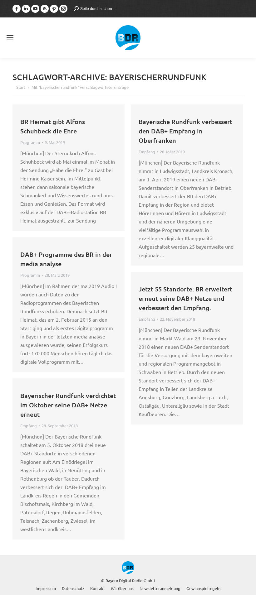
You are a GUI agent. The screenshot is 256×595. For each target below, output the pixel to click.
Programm (30, 142)
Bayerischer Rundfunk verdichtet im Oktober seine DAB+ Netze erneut (68, 404)
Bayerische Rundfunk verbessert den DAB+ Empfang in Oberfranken (185, 131)
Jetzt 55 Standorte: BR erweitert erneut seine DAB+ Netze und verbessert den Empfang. (185, 298)
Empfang (147, 151)
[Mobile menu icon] (10, 37)
